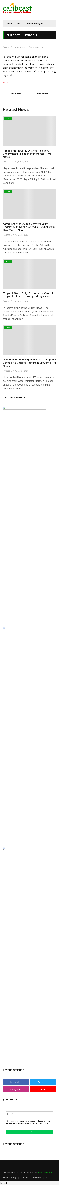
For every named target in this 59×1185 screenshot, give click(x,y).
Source (6, 82)
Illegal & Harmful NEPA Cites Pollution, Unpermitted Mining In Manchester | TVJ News (27, 153)
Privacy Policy (9, 1177)
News (8, 118)
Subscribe (29, 1132)
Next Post (42, 93)
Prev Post (16, 93)
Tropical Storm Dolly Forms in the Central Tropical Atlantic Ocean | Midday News (28, 295)
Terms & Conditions (31, 1177)
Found (3, 1183)
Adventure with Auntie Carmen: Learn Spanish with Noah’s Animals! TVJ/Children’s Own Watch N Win (29, 227)
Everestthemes (46, 1172)
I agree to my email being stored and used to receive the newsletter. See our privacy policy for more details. (29, 1122)
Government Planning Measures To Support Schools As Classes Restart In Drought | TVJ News (29, 362)
